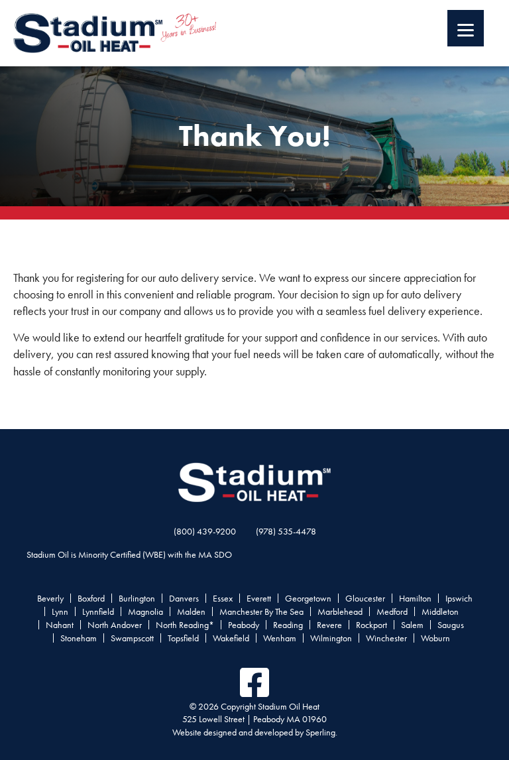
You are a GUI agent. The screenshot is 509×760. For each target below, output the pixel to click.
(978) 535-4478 (286, 531)
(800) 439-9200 (205, 531)
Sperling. (321, 732)
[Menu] (465, 28)
